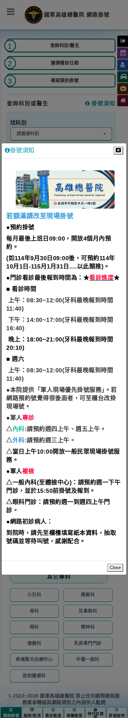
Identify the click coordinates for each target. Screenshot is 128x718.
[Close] (118, 151)
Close (115, 567)
